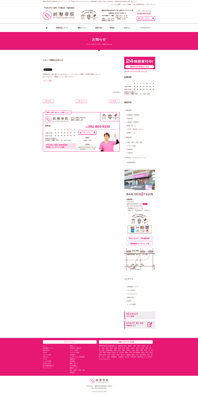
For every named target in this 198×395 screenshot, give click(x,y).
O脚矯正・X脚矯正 (133, 122)
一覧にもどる (81, 101)
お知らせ (127, 28)
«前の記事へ (48, 101)
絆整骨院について (62, 28)
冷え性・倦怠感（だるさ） (135, 129)
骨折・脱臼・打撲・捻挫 (134, 142)
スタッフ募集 (127, 4)
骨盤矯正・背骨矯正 (133, 115)
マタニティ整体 (74, 352)
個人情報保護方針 (138, 4)
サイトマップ (151, 4)
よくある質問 (116, 4)
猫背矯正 (130, 118)
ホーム (47, 28)
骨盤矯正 (72, 372)
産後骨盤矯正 (131, 162)
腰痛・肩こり (131, 125)
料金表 (112, 28)
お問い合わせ (145, 18)
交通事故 (130, 149)
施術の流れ (99, 28)
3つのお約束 (131, 290)
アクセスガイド (145, 28)
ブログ (45, 359)
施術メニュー (82, 28)
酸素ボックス (131, 132)
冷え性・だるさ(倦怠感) (77, 357)
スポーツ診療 (131, 146)
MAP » (145, 204)
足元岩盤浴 (73, 366)
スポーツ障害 (74, 350)
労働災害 (130, 153)
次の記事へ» (114, 101)
